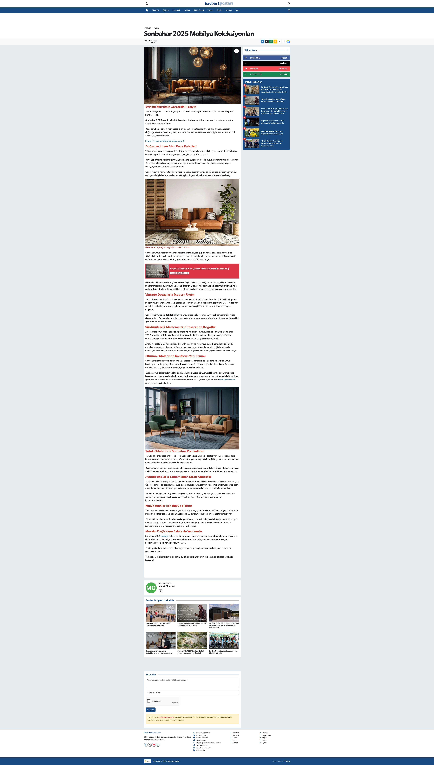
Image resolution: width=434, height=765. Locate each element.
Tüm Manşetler (202, 745)
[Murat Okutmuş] (151, 588)
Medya (229, 10)
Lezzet (235, 743)
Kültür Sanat (199, 10)
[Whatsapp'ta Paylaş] (271, 41)
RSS (148, 761)
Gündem (155, 10)
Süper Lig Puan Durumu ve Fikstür (208, 743)
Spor (238, 10)
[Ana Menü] (289, 10)
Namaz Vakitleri (202, 738)
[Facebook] (146, 745)
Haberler (147, 28)
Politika (187, 10)
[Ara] (289, 3)
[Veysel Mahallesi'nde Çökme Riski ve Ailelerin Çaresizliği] (192, 613)
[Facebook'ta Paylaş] (262, 41)
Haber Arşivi (200, 750)
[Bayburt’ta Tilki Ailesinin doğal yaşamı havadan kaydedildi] (192, 640)
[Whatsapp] (158, 745)
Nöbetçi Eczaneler (203, 733)
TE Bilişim (287, 761)
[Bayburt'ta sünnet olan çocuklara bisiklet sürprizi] (224, 640)
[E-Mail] (160, 591)
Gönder (150, 710)
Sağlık (219, 10)
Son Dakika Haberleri (204, 748)
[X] (150, 745)
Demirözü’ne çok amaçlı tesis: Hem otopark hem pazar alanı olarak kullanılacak (224, 625)
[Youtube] (154, 745)
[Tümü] (287, 50)
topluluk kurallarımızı (166, 717)
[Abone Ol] (288, 41)
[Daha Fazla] (275, 41)
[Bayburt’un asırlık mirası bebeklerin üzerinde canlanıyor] (161, 640)
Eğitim (166, 10)
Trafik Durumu (201, 740)
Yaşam (210, 10)
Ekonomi (176, 10)
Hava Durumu (201, 735)
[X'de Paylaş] (267, 41)
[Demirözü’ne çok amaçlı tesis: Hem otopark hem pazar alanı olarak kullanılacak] (224, 613)
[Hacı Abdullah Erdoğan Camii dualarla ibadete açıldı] (161, 613)
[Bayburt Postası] (219, 3)
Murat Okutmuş (167, 586)
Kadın (264, 740)
